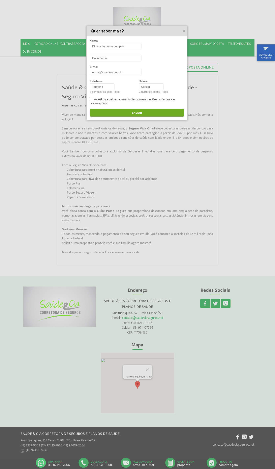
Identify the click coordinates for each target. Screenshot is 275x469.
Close (184, 31)
